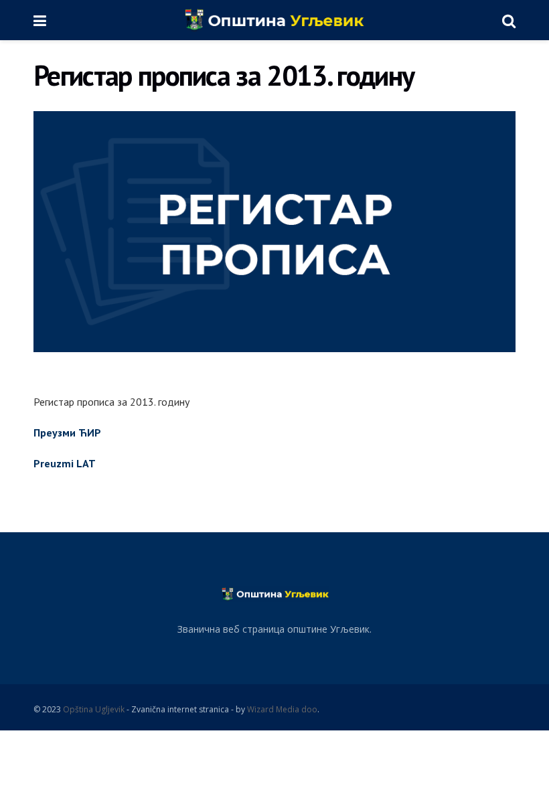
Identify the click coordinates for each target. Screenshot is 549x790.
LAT (86, 463)
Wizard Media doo (282, 709)
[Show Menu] (39, 20)
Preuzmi (54, 463)
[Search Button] (509, 20)
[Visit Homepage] (274, 20)
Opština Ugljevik (94, 709)
